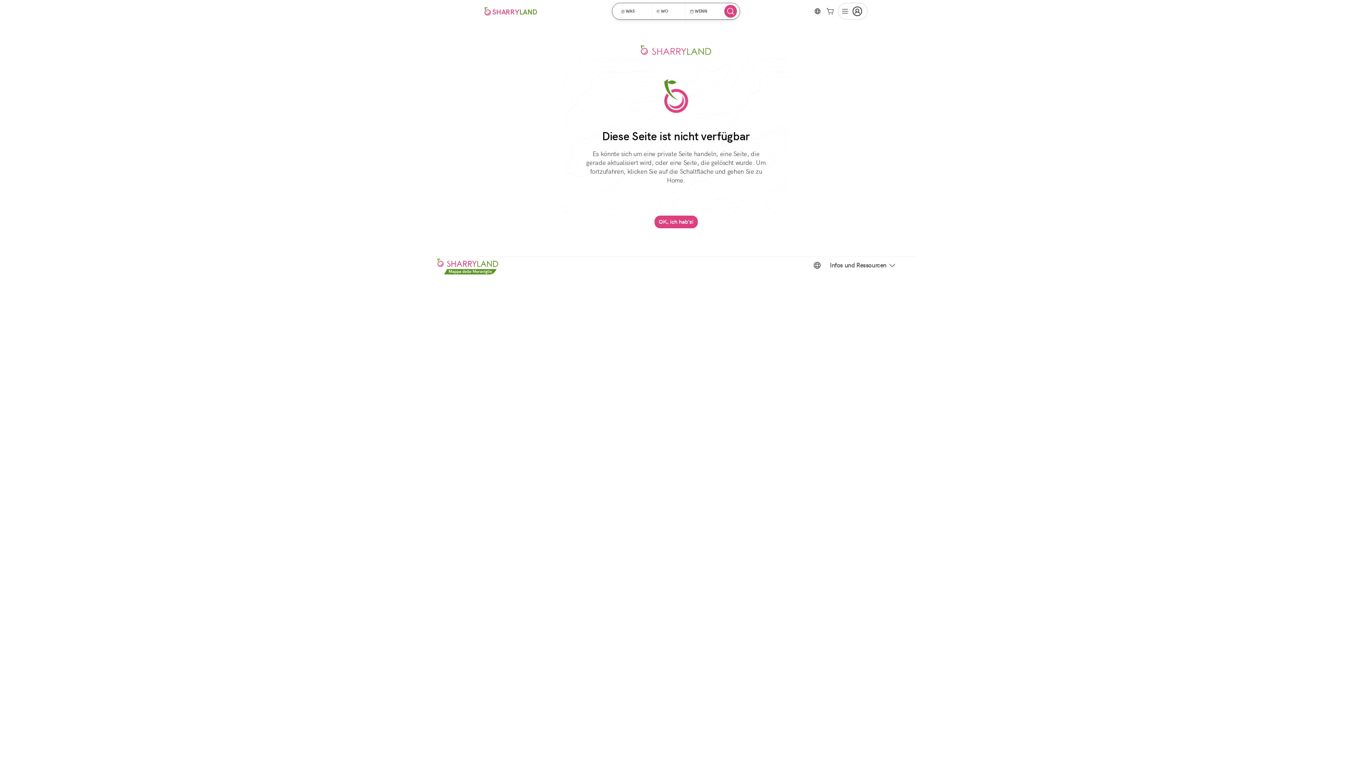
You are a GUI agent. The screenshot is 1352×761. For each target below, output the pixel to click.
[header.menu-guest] (853, 11)
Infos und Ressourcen (858, 265)
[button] (634, 11)
